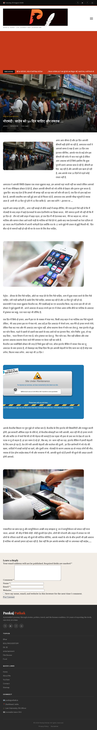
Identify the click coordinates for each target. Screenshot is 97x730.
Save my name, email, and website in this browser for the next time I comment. (43, 593)
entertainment (8, 651)
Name (6, 583)
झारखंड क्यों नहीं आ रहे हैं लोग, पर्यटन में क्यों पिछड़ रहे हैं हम (24, 71)
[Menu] (91, 19)
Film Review (7, 655)
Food (5, 659)
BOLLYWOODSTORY (11, 643)
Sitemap (6, 687)
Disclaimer (54, 726)
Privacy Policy (44, 726)
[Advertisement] (48, 51)
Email (6, 586)
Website (7, 590)
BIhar (5, 639)
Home (5, 672)
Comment (8, 579)
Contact (6, 684)
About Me (7, 676)
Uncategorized (11, 116)
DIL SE (5, 647)
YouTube (6, 680)
